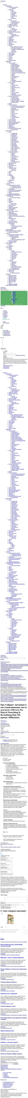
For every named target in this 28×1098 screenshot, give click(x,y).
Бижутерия (11, 212)
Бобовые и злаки (12, 167)
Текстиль (11, 260)
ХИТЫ (16, 670)
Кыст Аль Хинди (13, 41)
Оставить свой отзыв (5, 849)
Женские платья (12, 276)
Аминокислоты (15, 237)
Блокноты (13, 228)
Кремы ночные (14, 67)
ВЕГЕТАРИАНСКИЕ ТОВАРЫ (13, 230)
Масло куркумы (15, 35)
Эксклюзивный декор (14, 269)
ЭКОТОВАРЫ (9, 229)
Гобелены (13, 263)
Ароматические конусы (14, 191)
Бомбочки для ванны (16, 94)
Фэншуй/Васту (12, 208)
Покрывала (14, 261)
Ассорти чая (14, 138)
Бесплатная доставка (3, 664)
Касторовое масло (15, 22)
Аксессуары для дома (16, 251)
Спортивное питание (14, 235)
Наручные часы (12, 218)
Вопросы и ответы (7, 1085)
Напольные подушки (16, 266)
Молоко (13, 177)
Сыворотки (14, 77)
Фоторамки (14, 255)
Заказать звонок (4, 1067)
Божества (11, 196)
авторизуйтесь (4, 732)
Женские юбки (12, 281)
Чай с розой (14, 150)
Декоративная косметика (14, 122)
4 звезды (6, 847)
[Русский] (5, 330)
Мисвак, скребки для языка (17, 101)
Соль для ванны (15, 92)
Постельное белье (15, 268)
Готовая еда (11, 180)
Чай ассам (13, 143)
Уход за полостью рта (14, 96)
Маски (12, 75)
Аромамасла (11, 188)
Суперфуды (11, 182)
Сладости (11, 166)
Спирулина (11, 36)
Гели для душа (14, 85)
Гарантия (5, 1075)
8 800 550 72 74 (4, 1066)
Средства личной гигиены (15, 128)
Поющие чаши (12, 204)
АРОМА (8, 183)
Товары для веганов (13, 232)
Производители (7, 1087)
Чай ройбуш (14, 145)
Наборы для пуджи (13, 207)
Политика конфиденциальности (10, 1077)
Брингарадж (14, 15)
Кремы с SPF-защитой (16, 70)
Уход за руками (12, 119)
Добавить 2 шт (6, 739)
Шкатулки (13, 256)
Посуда (10, 248)
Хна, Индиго (14, 113)
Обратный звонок (5, 723)
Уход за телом (12, 82)
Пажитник (13, 12)
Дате (2, 844)
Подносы (13, 258)
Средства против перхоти (17, 107)
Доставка (5, 1073)
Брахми (10, 43)
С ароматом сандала (16, 186)
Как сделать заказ (7, 1072)
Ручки (12, 224)
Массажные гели (15, 76)
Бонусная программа (8, 1084)
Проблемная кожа (15, 65)
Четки (10, 200)
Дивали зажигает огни (7, 1030)
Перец (12, 154)
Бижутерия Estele (13, 213)
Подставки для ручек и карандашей (16, 226)
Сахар (10, 174)
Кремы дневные (15, 66)
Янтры (10, 202)
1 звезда (18, 847)
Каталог (5, 4)
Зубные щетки (14, 102)
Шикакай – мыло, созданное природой (12, 957)
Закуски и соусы (12, 165)
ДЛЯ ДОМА (9, 247)
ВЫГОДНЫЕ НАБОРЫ (11, 285)
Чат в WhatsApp (4, 1065)
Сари (10, 282)
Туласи (10, 59)
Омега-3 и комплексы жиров (18, 239)
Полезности (10, 844)
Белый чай (13, 135)
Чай (9, 132)
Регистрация (6, 322)
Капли (10, 27)
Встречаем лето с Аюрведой (9, 993)
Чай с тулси (14, 149)
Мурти (10, 198)
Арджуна (11, 57)
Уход (10, 244)
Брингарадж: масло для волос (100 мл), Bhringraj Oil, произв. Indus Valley (10, 930)
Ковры (12, 250)
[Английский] (6, 331)
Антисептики (14, 129)
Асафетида (13, 18)
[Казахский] (6, 332)
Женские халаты (12, 277)
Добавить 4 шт (6, 741)
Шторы (13, 264)
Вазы (12, 259)
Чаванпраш (11, 44)
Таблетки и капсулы (13, 7)
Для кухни (11, 271)
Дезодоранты (12, 124)
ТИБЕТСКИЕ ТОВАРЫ (10, 666)
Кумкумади (14, 20)
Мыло (12, 83)
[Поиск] (24, 290)
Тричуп (13, 118)
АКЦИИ (7, 670)
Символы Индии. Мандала (9, 982)
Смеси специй (14, 156)
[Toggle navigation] (1, 307)
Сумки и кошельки (13, 214)
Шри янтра (14, 203)
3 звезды (10, 847)
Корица (13, 160)
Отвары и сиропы (13, 24)
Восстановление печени (17, 46)
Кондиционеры (15, 109)
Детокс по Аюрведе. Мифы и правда (11, 1053)
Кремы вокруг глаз (15, 69)
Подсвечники (14, 254)
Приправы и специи (13, 151)
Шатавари (11, 40)
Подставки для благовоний (15, 190)
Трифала (11, 38)
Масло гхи (11, 164)
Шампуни (13, 108)
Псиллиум (13, 13)
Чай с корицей (14, 146)
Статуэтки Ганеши (15, 197)
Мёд (10, 172)
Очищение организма (16, 48)
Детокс (10, 45)
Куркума (11, 33)
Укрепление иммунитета (14, 31)
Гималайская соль (15, 161)
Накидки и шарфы (13, 284)
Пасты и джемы (12, 30)
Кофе (12, 176)
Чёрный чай (14, 133)
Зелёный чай (14, 134)
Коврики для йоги (13, 240)
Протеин (13, 238)
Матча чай (13, 139)
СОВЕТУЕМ (21, 670)
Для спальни (12, 270)
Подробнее (3, 953)
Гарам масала (14, 159)
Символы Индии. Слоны (8, 1006)
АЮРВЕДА (8, 6)
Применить (3, 348)
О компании (6, 1076)
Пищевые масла (12, 162)
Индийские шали (13, 221)
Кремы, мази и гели (13, 25)
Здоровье (11, 245)
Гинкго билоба (12, 60)
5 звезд (2, 847)
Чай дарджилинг (15, 141)
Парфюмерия (12, 127)
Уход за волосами (13, 104)
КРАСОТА (8, 61)
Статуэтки (13, 253)
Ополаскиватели (15, 99)
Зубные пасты (14, 97)
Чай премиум (14, 140)
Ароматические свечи (14, 193)
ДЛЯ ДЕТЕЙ (9, 243)
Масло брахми (14, 23)
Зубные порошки (15, 98)
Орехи (10, 171)
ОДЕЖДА (8, 274)
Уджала (13, 28)
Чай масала (14, 144)
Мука (10, 181)
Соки (12, 179)
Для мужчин (11, 52)
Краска (13, 114)
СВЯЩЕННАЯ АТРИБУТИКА (13, 195)
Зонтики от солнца (13, 222)
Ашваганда (11, 39)
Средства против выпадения (18, 106)
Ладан (10, 192)
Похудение (13, 51)
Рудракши (11, 201)
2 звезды (14, 847)
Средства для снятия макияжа (18, 72)
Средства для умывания (16, 71)
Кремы (13, 88)
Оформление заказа (7, 1083)
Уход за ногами (12, 120)
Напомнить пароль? (20, 355)
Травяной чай (14, 137)
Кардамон (13, 158)
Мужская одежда (13, 275)
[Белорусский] (6, 335)
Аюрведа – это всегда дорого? (9, 1042)
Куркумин (13, 34)
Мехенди (11, 125)
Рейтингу (5, 844)
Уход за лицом (12, 62)
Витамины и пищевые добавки (16, 234)
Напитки (11, 175)
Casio (12, 219)
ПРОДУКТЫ (9, 130)
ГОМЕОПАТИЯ (11, 665)
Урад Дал (13, 169)
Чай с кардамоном (15, 148)
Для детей (11, 55)
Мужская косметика (13, 123)
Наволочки (14, 265)
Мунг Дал (13, 170)
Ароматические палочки (14, 185)
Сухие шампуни (15, 117)
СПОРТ (8, 233)
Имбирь (13, 14)
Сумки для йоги (12, 242)
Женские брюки (12, 280)
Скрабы (13, 73)
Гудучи (10, 56)
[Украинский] (6, 334)
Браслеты (11, 206)
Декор (10, 249)
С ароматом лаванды (16, 187)
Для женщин (12, 54)
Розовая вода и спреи (16, 81)
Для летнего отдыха (13, 211)
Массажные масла (15, 87)
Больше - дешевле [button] (5, 737)
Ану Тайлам (14, 29)
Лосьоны (13, 90)
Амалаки (13, 8)
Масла (10, 19)
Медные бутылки (15, 272)
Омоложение (14, 64)
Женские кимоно (13, 279)
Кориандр (13, 155)
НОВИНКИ (12, 670)
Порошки (11, 9)
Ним (12, 17)
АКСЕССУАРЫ (9, 209)
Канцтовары (11, 223)
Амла (12, 10)
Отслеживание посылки (8, 1082)
